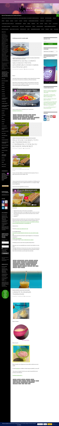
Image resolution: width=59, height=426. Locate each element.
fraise (20, 380)
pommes (18, 382)
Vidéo (19, 267)
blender (23, 379)
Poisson (33, 26)
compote (3, 93)
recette (31, 116)
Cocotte (14, 57)
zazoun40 (21, 296)
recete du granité (24, 382)
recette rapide (15, 117)
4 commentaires (28, 296)
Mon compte (56, 29)
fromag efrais (23, 261)
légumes (34, 114)
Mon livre (3, 78)
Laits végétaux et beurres (6, 26)
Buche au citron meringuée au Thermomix (50, 99)
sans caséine (25, 117)
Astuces (42, 29)
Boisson (14, 290)
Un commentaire (27, 148)
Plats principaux (28, 26)
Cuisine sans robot (18, 23)
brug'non (28, 379)
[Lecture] (45, 82)
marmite (14, 116)
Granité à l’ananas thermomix (22, 293)
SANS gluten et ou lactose (14, 29)
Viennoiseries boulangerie (35, 29)
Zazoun (21, 69)
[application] (50, 71)
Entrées (28, 23)
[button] (50, 71)
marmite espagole (21, 116)
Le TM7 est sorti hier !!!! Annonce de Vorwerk (50, 108)
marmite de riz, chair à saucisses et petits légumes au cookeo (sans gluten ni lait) (25, 64)
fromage (41, 23)
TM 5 (23, 383)
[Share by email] (48, 119)
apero (27, 260)
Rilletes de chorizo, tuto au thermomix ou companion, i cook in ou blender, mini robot (25, 143)
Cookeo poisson (4, 103)
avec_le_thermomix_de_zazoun (27, 239)
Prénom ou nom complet (4, 240)
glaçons (24, 380)
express (14, 261)
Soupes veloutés (23, 29)
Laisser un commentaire (29, 69)
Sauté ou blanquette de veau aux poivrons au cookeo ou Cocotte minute (50, 91)
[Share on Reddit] (51, 116)
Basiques (3, 87)
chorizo (36, 260)
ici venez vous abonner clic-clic (22, 228)
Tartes (28, 29)
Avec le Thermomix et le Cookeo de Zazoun (11, 15)
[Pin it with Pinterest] (54, 116)
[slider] (49, 82)
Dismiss (43, 1)
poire (14, 382)
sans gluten (31, 117)
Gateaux (46, 23)
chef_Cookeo (46, 94)
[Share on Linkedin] (45, 119)
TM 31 (20, 383)
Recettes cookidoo (5, 29)
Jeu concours (55, 23)
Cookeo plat (18, 57)
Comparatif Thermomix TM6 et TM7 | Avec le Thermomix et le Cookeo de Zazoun (50, 102)
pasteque (33, 380)
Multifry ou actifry (15, 26)
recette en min (15, 264)
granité (17, 368)
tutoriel (15, 267)
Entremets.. (33, 23)
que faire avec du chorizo (32, 261)
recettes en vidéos (21, 138)
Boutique (47, 29)
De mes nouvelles (4, 214)
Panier (51, 29)
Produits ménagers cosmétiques (50, 26)
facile (30, 114)
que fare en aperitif (16, 263)
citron (32, 379)
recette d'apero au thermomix (31, 263)
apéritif (14, 260)
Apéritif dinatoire (21, 260)
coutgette (25, 114)
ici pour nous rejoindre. (17, 238)
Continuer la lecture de (18, 110)
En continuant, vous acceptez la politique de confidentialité (5, 250)
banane (19, 379)
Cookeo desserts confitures (5, 99)
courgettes (20, 114)
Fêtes (37, 23)
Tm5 (29, 383)
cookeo (14, 114)
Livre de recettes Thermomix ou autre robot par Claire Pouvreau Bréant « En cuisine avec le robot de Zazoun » (5, 74)
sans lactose (36, 117)
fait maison (15, 380)
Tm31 (26, 383)
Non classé (22, 26)
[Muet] (54, 82)
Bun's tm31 (31, 260)
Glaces (50, 23)
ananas (14, 379)
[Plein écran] (55, 82)
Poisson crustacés (40, 26)
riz (20, 117)
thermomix (15, 383)
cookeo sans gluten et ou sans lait (8, 23)
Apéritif (14, 138)
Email (3, 244)
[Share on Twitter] (48, 116)
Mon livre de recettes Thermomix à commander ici (50, 104)
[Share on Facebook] (45, 116)
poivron (27, 116)
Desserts (24, 23)
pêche (37, 380)
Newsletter (4, 166)
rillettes (28, 264)
